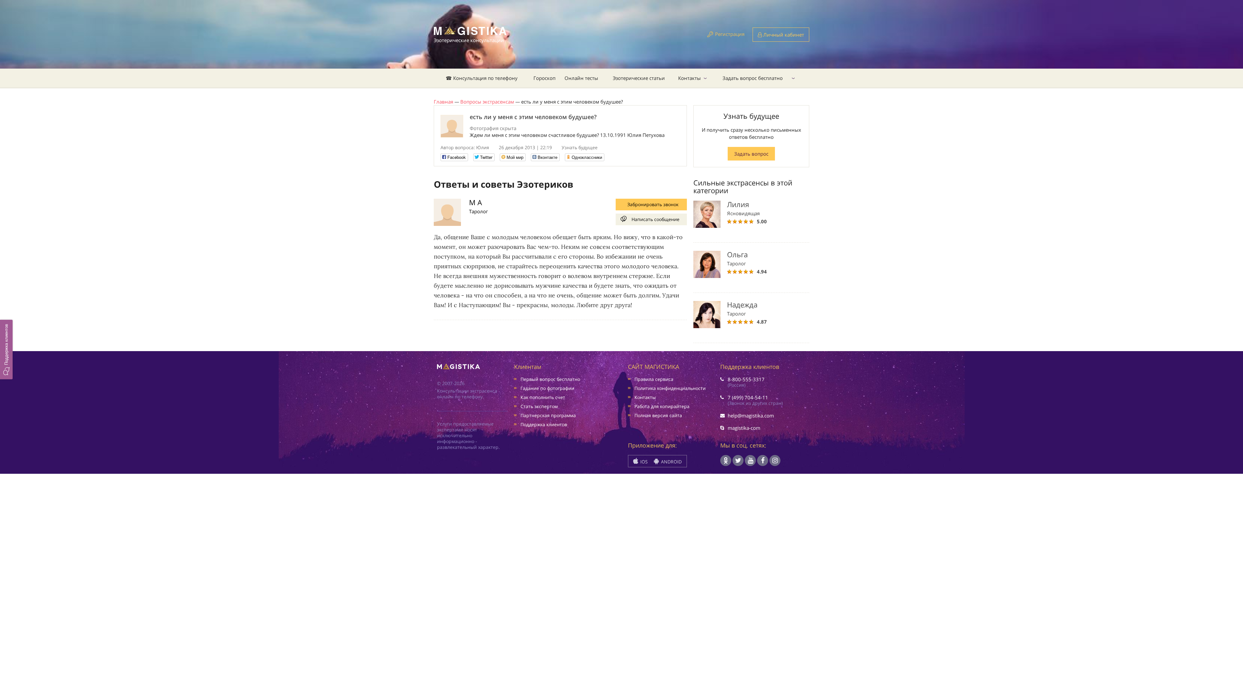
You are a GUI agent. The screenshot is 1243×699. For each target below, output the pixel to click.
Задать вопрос (751, 153)
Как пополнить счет (543, 397)
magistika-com (744, 428)
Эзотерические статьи (639, 78)
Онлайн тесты (581, 78)
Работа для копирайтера (661, 406)
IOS (643, 462)
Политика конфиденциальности (670, 388)
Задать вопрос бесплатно (752, 78)
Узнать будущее (580, 147)
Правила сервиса (653, 379)
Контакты (689, 78)
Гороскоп (544, 78)
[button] (6, 349)
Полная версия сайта (658, 415)
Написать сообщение (655, 219)
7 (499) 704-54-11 (748, 397)
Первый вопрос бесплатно (550, 379)
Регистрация (730, 34)
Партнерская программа (548, 415)
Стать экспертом (539, 406)
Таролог (478, 211)
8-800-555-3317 (746, 379)
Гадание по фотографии (547, 388)
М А (475, 202)
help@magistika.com (751, 415)
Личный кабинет (783, 34)
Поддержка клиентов (544, 424)
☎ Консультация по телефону (482, 78)
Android (671, 462)
